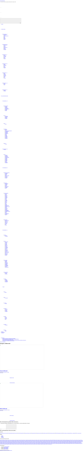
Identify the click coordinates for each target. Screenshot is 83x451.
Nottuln (61, 442)
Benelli (4, 38)
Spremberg (6, 136)
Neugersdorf (34, 442)
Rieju (4, 73)
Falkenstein (6, 245)
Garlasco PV (61, 440)
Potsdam (6, 135)
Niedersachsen (46, 442)
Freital (57, 440)
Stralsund (49, 443)
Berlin (4, 123)
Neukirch (36, 442)
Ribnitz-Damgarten (7, 175)
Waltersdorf (6, 138)
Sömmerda (6, 280)
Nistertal (6, 223)
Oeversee (6, 273)
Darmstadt (6, 155)
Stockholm (47, 443)
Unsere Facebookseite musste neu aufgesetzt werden (8, 339)
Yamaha (5, 90)
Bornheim (6, 195)
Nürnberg (65, 442)
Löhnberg (6, 160)
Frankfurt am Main (7, 157)
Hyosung (5, 49)
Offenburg (6, 109)
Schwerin (6, 177)
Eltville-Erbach (34, 440)
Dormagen (9, 440)
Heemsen (6, 185)
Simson (13, 377)
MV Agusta (5, 65)
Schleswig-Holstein (10, 443)
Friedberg (59, 440)
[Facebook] (6, 7)
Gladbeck (80, 440)
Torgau (74, 443)
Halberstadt (6, 262)
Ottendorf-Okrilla (7, 252)
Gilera (4, 46)
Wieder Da (2, 331)
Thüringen (70, 443)
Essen (41, 440)
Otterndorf (6, 187)
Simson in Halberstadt (3, 370)
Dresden (6, 244)
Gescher (6, 199)
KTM (4, 57)
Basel (5, 330)
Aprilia (4, 35)
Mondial (2, 442)
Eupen (6, 292)
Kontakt (2, 436)
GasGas (5, 45)
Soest (5, 212)
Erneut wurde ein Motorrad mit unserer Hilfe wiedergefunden (9, 338)
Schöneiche (6, 137)
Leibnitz (6, 317)
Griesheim (6, 158)
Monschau (4, 442)
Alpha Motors (5, 34)
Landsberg (6, 263)
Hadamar (6, 159)
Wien (5, 319)
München (6, 117)
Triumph (77, 443)
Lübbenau (6, 133)
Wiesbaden (6, 162)
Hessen (4, 154)
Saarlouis (6, 235)
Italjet (4, 55)
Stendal (6, 266)
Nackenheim (6, 222)
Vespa (4, 83)
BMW (4, 37)
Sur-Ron (57, 443)
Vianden (6, 303)
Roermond (6, 311)
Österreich (5, 316)
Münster (22, 442)
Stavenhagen (42, 443)
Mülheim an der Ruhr (7, 206)
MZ (8, 442)
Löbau (6, 249)
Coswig (6, 243)
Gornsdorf (6, 246)
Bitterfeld (6, 261)
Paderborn (6, 209)
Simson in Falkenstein (6, 447)
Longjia (4, 58)
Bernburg (6, 260)
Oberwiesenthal (6, 251)
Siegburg (26, 443)
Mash (4, 64)
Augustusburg (6, 241)
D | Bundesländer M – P (5, 167)
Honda (4, 48)
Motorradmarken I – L (5, 54)
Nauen (6, 134)
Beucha (6, 242)
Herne (5, 201)
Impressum (2, 437)
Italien (4, 297)
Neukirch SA (6, 250)
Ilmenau (6, 279)
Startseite (2, 435)
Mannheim (6, 107)
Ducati (4, 39)
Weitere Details (1, 372)
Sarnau (6, 161)
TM (4, 77)
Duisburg (16, 440)
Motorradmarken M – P (5, 63)
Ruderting (6, 118)
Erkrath (6, 198)
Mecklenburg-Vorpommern (6, 172)
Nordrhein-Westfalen (55, 442)
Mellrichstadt (6, 116)
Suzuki (4, 76)
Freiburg (6, 106)
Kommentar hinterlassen (12, 382)
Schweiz (19, 443)
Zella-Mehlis (6, 281)
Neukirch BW (6, 108)
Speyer (37, 443)
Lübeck (6, 272)
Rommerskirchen (7, 210)
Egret (25, 440)
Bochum (6, 194)
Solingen (35, 443)
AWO (4, 36)
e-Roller (23, 440)
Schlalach (7, 443)
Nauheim (29, 442)
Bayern (4, 115)
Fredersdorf (52, 440)
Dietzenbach (6, 156)
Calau (5, 130)
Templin (67, 443)
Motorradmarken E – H (5, 44)
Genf (74, 440)
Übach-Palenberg (7, 213)
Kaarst (6, 202)
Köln (5, 203)
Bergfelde (6, 129)
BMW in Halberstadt (3, 408)
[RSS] (6, 17)
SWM (61, 443)
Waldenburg (6, 254)
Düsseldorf (6, 197)
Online (4, 66)
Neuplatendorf (6, 265)
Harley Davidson (5, 47)
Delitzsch (2, 440)
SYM (63, 443)
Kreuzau (6, 204)
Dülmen (6, 196)
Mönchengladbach (7, 205)
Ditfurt (7, 440)
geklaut (66, 440)
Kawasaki (5, 56)
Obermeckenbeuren (71, 442)
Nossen (59, 442)
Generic (72, 440)
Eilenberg (27, 440)
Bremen (5, 143)
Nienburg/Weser (7, 186)
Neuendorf (31, 442)
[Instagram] (6, 12)
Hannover (6, 184)
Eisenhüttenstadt (7, 131)
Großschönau (6, 247)
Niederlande (5, 308)
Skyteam (5, 74)
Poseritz (6, 174)
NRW (63, 442)
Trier (5, 224)
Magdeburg (6, 264)
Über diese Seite (3, 332)
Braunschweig (6, 183)
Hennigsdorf (6, 132)
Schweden (5, 324)
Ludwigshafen (6, 221)
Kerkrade (6, 310)
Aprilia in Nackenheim (7, 446)
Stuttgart (6, 110)
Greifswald (6, 173)
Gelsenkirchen (69, 440)
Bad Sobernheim (7, 220)
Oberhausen (6, 208)
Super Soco (5, 75)
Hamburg (5, 149)
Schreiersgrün (6, 253)
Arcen (5, 309)
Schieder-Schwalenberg (7, 211)
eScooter (39, 440)
